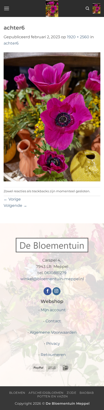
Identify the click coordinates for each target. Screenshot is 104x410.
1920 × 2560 (78, 37)
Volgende (15, 205)
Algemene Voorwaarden (53, 332)
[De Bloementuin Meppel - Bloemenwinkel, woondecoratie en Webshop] (52, 8)
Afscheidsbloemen (46, 393)
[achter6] (52, 116)
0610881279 (55, 273)
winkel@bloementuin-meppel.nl (52, 279)
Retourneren (53, 354)
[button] (6, 8)
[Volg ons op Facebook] (48, 291)
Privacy (53, 343)
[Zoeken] (87, 8)
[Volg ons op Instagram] (56, 291)
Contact (53, 321)
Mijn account (53, 310)
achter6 (11, 43)
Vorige (12, 199)
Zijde (71, 393)
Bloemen (17, 393)
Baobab (87, 393)
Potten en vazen (52, 396)
